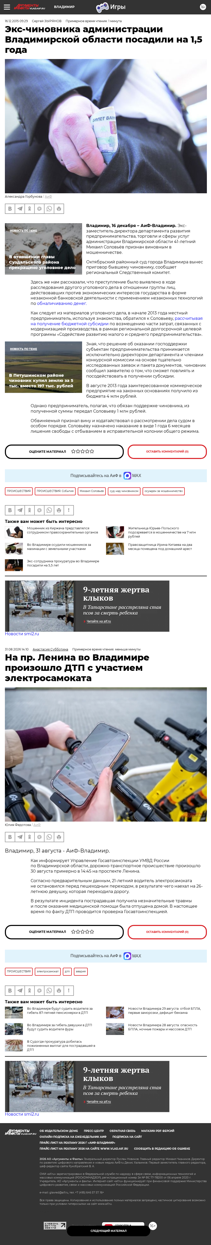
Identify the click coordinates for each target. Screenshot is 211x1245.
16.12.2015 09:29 (16, 21)
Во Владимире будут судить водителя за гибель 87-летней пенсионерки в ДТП (60, 1011)
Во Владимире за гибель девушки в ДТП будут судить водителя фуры (59, 1027)
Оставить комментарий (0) (167, 451)
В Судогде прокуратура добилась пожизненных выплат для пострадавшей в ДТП (61, 1046)
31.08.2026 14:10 (17, 649)
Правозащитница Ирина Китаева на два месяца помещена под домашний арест (160, 547)
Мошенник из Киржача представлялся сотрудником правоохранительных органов (62, 530)
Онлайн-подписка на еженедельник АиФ (73, 1137)
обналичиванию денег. (62, 303)
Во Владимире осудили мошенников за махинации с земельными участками (59, 547)
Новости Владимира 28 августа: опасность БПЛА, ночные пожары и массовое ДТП (162, 1027)
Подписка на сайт (127, 1137)
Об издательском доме (59, 1131)
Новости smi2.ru (22, 633)
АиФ (48, 196)
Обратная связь (122, 1131)
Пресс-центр (94, 1131)
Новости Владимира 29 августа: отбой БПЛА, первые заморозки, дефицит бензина (164, 1011)
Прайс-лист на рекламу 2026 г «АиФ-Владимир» (77, 1142)
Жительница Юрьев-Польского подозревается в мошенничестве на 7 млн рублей (162, 532)
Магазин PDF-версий (157, 1131)
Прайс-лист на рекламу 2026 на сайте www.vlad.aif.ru (84, 1148)
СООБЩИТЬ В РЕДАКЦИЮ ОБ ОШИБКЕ (162, 1148)
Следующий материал (109, 1231)
